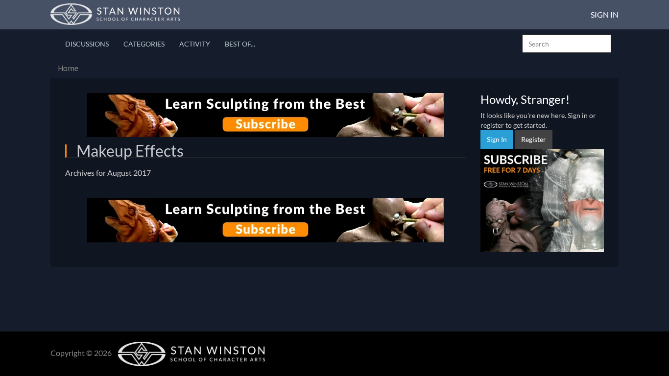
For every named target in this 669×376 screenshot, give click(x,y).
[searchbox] (566, 43)
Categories (144, 44)
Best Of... (240, 44)
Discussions (87, 44)
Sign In (605, 14)
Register (533, 139)
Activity (194, 44)
